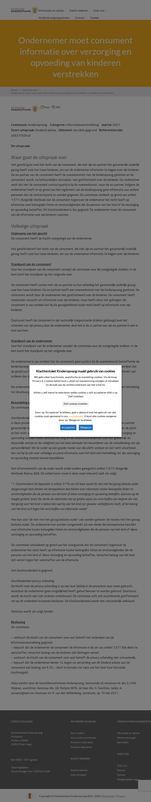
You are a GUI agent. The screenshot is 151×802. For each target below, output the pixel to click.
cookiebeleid (76, 416)
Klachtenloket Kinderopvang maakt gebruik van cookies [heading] (75, 371)
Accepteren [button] (68, 427)
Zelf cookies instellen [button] (76, 403)
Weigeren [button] (85, 427)
